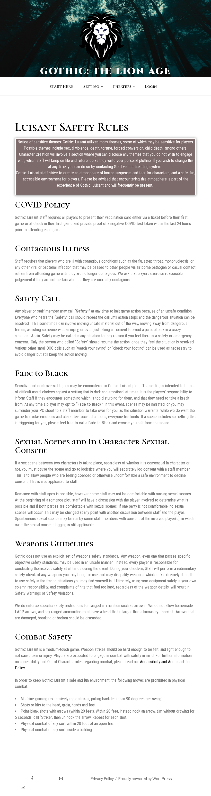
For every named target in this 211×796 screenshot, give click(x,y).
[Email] (18, 785)
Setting (91, 86)
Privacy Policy (102, 778)
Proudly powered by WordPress (145, 778)
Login (151, 86)
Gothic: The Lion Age (105, 71)
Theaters (122, 86)
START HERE (61, 86)
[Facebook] (22, 776)
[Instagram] (51, 776)
